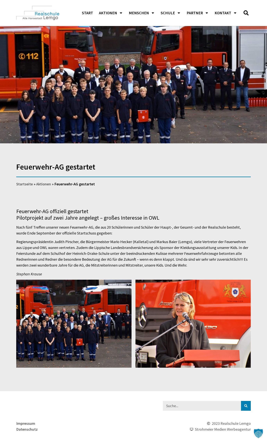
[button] (246, 13)
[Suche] (246, 406)
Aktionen (108, 12)
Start (87, 12)
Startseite (24, 183)
